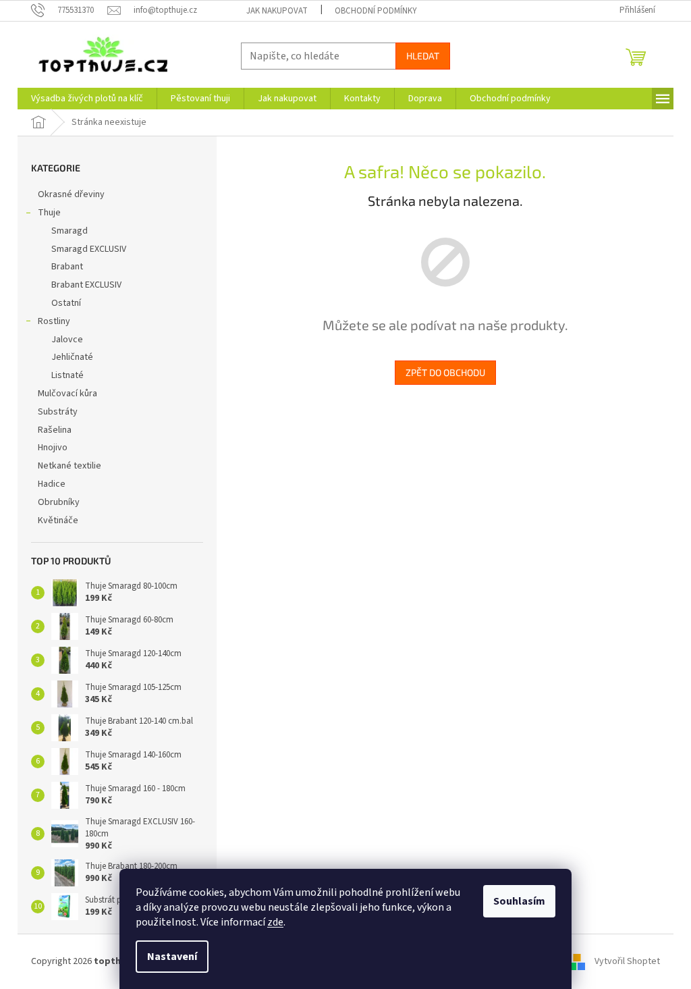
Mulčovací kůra (67, 393)
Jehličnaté (72, 357)
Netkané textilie (69, 466)
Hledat (422, 55)
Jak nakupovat (277, 11)
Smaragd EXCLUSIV (88, 249)
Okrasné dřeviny (71, 194)
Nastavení (172, 956)
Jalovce (67, 339)
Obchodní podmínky (376, 11)
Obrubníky (59, 502)
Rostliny (54, 321)
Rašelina (55, 430)
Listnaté (67, 375)
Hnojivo (52, 447)
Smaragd (69, 231)
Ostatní (66, 303)
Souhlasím (519, 901)
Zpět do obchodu (445, 372)
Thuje (49, 212)
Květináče (58, 520)
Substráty (58, 412)
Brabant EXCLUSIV (86, 285)
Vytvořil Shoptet (627, 961)
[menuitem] (87, 98)
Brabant (67, 266)
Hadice (51, 484)
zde (275, 922)
